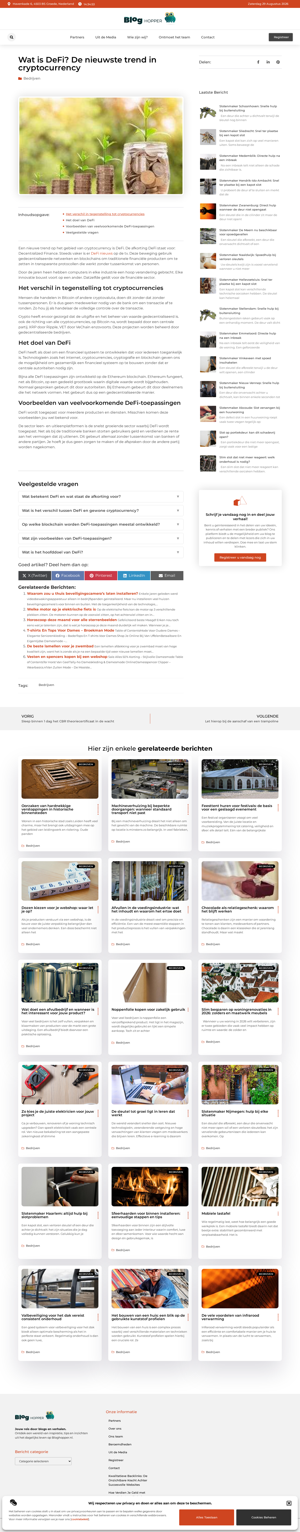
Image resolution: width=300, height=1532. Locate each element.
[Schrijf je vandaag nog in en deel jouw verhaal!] (240, 500)
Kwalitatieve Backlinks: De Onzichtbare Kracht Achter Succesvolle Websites (127, 1480)
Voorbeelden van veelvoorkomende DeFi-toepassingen (110, 226)
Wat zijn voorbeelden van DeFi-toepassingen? (101, 538)
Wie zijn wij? (137, 37)
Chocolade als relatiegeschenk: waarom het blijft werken (238, 909)
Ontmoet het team (174, 37)
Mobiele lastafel (216, 1213)
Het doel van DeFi (80, 220)
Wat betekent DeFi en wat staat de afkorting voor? (101, 496)
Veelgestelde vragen (82, 232)
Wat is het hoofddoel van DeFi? (101, 552)
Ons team (115, 1436)
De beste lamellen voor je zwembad (60, 646)
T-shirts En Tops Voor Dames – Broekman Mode (70, 630)
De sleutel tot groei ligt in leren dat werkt (143, 1113)
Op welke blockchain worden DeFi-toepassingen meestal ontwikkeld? (101, 524)
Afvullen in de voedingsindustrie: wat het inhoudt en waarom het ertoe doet (146, 909)
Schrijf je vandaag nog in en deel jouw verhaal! (240, 516)
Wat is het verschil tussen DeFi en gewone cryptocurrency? (101, 510)
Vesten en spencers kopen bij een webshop (67, 657)
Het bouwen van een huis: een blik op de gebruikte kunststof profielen (148, 1317)
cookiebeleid (79, 1519)
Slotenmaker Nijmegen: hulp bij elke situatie (235, 1113)
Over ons (114, 1428)
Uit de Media (105, 37)
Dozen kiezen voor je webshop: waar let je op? (57, 909)
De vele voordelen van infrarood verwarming (230, 1317)
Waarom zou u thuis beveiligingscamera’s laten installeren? (82, 593)
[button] (289, 1503)
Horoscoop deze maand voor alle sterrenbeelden (72, 620)
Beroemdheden (120, 1444)
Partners (77, 37)
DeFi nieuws (102, 253)
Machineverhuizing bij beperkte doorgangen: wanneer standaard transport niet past (142, 809)
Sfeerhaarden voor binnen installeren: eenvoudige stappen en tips (146, 1215)
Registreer (115, 1460)
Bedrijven (31, 78)
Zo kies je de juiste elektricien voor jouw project (58, 1113)
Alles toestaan (206, 1517)
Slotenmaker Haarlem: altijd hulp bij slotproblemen (55, 1215)
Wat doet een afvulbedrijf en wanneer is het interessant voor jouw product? (58, 1011)
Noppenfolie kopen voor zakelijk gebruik (148, 1009)
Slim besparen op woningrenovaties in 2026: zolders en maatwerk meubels (236, 1011)
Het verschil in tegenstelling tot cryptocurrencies (105, 214)
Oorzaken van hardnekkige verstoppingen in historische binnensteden (47, 809)
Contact (208, 37)
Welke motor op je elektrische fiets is (61, 609)
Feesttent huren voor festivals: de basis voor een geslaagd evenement (237, 807)
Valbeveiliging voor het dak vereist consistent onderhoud (53, 1317)
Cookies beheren (263, 1517)
